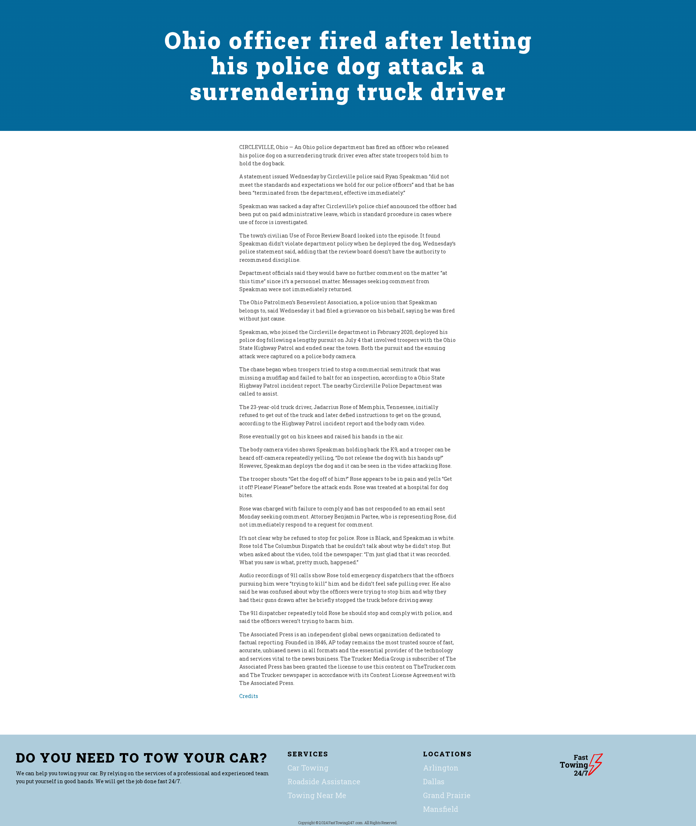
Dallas (433, 781)
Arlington (441, 768)
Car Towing (307, 768)
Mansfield (440, 809)
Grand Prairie (447, 795)
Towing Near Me (316, 795)
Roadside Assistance (323, 781)
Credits (248, 696)
